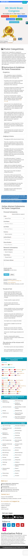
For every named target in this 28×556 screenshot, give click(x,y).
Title (5, 216)
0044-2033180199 (12, 282)
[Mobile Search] (14, 39)
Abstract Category (8, 249)
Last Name (6, 226)
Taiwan (12, 375)
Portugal (5, 389)
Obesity (4, 410)
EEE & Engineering (7, 440)
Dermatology (18, 437)
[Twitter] (9, 525)
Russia (18, 389)
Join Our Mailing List (5, 504)
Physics (16, 468)
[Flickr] (4, 529)
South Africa (13, 391)
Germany (6, 384)
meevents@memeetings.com (14, 280)
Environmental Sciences (18, 440)
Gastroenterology (19, 400)
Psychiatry (17, 470)
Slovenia (6, 391)
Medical (17, 450)
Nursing (4, 457)
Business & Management (6, 433)
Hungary (18, 384)
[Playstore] (19, 39)
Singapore (13, 373)
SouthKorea (21, 373)
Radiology (5, 416)
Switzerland (13, 393)
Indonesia (6, 371)
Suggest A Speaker (5, 505)
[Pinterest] (22, 525)
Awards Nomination (14, 22)
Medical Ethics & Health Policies (20, 407)
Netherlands (6, 387)
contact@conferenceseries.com (10, 488)
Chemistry (17, 435)
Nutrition (17, 457)
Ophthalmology (18, 410)
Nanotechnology (18, 452)
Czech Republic (19, 380)
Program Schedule (10, 19)
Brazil (11, 364)
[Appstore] (21, 39)
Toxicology (5, 475)
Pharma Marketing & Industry (19, 465)
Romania (6, 375)
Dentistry (5, 437)
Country (6, 231)
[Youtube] (18, 525)
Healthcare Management (18, 403)
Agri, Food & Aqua (6, 425)
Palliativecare (6, 413)
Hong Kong (18, 369)
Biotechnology (18, 430)
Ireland (5, 385)
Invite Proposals (4, 509)
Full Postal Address (8, 260)
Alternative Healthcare (20, 425)
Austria (5, 380)
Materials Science (7, 450)
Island (15, 385)
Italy (11, 385)
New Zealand (19, 371)
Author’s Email (7, 237)
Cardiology (17, 433)
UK (19, 393)
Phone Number (7, 242)
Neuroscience (18, 455)
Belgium (11, 380)
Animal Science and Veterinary (7, 428)
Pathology (5, 462)
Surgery (17, 473)
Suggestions (4, 507)
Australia (6, 369)
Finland (12, 382)
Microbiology (6, 452)
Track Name (7, 255)
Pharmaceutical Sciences (6, 469)
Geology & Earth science (18, 444)
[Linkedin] (13, 525)
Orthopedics (17, 459)
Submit (6, 274)
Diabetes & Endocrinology (6, 401)
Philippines (6, 373)
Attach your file (8, 268)
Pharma (4, 464)
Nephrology (5, 455)
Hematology (5, 447)
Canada (5, 364)
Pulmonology (6, 473)
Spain (20, 391)
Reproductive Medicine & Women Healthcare (20, 417)
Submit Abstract (5, 16)
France (18, 382)
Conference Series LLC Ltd (10, 547)
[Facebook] (4, 525)
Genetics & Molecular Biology (7, 444)
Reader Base (19, 19)
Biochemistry (18, 428)
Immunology (18, 447)
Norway (14, 387)
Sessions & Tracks (22, 16)
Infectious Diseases (7, 406)
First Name (6, 221)
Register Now (13, 16)
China (11, 369)
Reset (12, 274)
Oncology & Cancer (7, 459)
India (24, 369)
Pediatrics (17, 462)
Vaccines (17, 475)
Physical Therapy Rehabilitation (19, 413)
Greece (12, 384)
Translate (10, 42)
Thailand (18, 375)
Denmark (6, 382)
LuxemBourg (23, 385)
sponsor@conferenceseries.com (10, 491)
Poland (20, 387)
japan (12, 371)
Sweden (5, 393)
